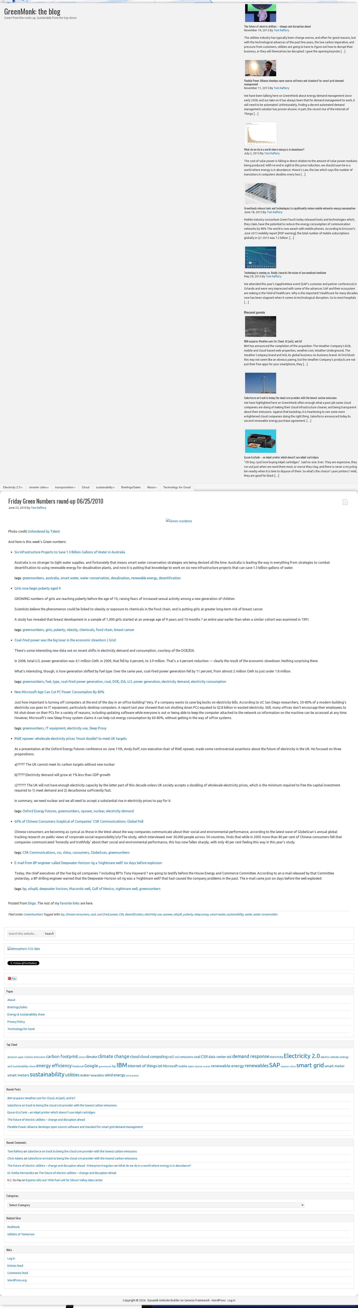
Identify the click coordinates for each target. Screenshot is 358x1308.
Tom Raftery (15, 1151)
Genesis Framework (197, 1300)
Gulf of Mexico (103, 889)
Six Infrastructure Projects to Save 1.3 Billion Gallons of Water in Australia (70, 552)
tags (18, 578)
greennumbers (33, 578)
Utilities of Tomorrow (20, 1234)
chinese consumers (77, 914)
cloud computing (154, 1057)
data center (217, 1057)
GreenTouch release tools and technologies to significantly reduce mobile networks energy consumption (299, 208)
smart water (69, 578)
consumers (81, 852)
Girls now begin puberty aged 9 (38, 588)
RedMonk (13, 1227)
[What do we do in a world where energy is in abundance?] (260, 145)
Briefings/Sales (131, 487)
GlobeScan (99, 852)
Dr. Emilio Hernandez (20, 1173)
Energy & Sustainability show (26, 1014)
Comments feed (17, 1273)
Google (91, 1065)
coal (107, 681)
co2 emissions (184, 1057)
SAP (274, 1065)
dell (229, 1057)
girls (49, 630)
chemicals (86, 630)
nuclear (99, 811)
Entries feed (15, 1265)
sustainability (104, 487)
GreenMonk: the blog (32, 11)
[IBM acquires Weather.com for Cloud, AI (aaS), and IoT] (260, 336)
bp (24, 889)
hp (114, 1066)
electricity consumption (208, 681)
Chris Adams (15, 1158)
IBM (121, 1065)
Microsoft (170, 1066)
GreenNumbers (33, 914)
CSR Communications (39, 852)
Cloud (86, 487)
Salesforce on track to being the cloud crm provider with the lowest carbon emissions (290, 397)
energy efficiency (54, 1065)
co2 (171, 1057)
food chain (104, 630)
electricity (276, 1057)
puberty (59, 630)
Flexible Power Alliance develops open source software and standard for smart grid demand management (294, 82)
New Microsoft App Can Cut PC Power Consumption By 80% (59, 692)
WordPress (219, 1300)
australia (52, 578)
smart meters (18, 1075)
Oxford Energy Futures (39, 811)
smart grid (310, 1065)
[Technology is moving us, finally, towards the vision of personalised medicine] (260, 268)
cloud (134, 1056)
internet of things (142, 1066)
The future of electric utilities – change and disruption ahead (277, 26)
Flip (14, 978)
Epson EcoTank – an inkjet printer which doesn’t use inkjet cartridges (281, 457)
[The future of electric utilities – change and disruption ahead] (260, 22)
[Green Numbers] (179, 521)
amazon (12, 1056)
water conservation (94, 578)
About (151, 487)
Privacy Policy (16, 1021)
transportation (64, 487)
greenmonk (105, 1066)
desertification (170, 578)
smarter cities (38, 487)
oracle (206, 1066)
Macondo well (79, 889)
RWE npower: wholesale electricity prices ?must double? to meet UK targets (71, 738)
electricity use (77, 728)
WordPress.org (17, 1280)
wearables (97, 1075)
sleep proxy (201, 914)
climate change (113, 1056)
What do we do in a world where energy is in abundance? (274, 149)
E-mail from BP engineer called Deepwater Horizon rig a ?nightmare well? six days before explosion (88, 863)
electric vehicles (330, 1056)
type (56, 681)
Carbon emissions (35, 1056)
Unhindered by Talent (44, 531)
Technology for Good (177, 487)
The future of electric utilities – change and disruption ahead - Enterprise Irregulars (60, 1165)
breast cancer (124, 630)
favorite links (70, 903)
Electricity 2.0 (12, 487)
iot (160, 1066)
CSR (121, 914)
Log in (11, 1258)
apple (21, 1057)
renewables (257, 1065)
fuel (48, 681)
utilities (72, 1074)
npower (86, 811)
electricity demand (175, 681)
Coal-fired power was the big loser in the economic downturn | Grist (65, 640)
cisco (82, 1056)
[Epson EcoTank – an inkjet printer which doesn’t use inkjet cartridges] (260, 453)
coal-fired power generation (82, 681)
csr (59, 852)
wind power (132, 1075)
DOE (115, 681)
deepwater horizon (53, 889)
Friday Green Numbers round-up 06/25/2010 (55, 501)
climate (91, 1057)
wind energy (115, 1075)
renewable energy (144, 578)
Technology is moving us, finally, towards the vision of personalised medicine (285, 272)
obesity (72, 630)
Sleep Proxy (97, 728)
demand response (250, 1056)
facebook (78, 1066)
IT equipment (55, 728)
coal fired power (107, 914)
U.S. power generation (143, 681)
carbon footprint (62, 1056)
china (67, 852)
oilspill (33, 889)
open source (195, 1066)
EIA (123, 681)
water (248, 914)
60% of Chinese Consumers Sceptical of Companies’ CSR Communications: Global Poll (79, 821)
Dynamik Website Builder (164, 1300)
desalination (120, 578)
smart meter (334, 1066)
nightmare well (127, 889)
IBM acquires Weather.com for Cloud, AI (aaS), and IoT (273, 341)
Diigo (32, 903)
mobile (183, 1066)
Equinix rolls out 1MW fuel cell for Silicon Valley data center (64, 1180)
